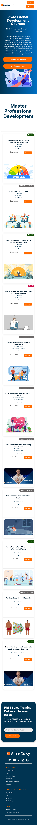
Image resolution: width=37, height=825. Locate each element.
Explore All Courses (18, 59)
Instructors (9, 778)
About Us (8, 798)
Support (8, 784)
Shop (7, 795)
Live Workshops (10, 776)
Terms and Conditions (12, 812)
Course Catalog (10, 770)
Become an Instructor (12, 781)
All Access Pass (17, 66)
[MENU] (13, 5)
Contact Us (9, 801)
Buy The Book (10, 793)
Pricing (8, 773)
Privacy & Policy (11, 809)
